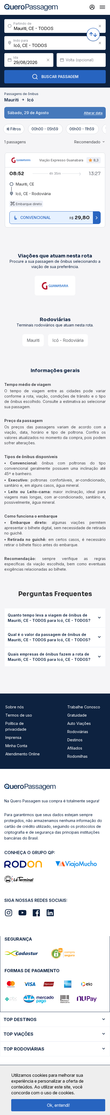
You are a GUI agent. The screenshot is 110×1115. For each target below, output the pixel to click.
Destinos (74, 740)
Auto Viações (79, 723)
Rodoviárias (77, 731)
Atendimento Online (22, 754)
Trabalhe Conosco (83, 707)
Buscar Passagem (59, 76)
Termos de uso (18, 715)
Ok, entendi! (58, 1105)
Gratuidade (77, 715)
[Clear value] (48, 60)
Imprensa (13, 737)
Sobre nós (14, 707)
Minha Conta (16, 745)
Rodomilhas (77, 756)
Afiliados (74, 748)
